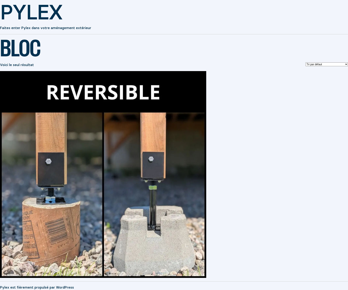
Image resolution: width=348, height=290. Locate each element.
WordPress (65, 287)
